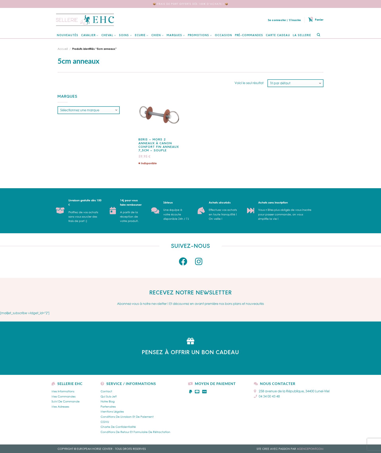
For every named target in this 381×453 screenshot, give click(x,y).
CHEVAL (107, 35)
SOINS (124, 35)
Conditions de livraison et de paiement (127, 416)
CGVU (105, 421)
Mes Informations (63, 391)
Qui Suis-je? (109, 396)
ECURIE (140, 35)
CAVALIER (88, 35)
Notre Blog (107, 401)
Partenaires (108, 406)
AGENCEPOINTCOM (310, 448)
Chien (156, 35)
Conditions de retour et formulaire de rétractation (135, 432)
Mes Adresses (60, 406)
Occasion (223, 35)
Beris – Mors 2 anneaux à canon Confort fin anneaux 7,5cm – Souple (159, 145)
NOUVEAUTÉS (67, 35)
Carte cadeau (278, 35)
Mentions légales (112, 411)
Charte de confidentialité (118, 426)
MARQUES (174, 35)
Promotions (198, 35)
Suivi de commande (66, 401)
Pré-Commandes (249, 35)
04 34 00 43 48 (269, 396)
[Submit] (318, 35)
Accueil (63, 48)
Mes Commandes (63, 396)
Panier (317, 19)
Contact (106, 391)
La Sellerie (302, 35)
